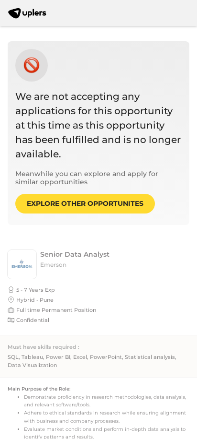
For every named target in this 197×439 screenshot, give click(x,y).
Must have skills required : (43, 347)
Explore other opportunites (85, 203)
